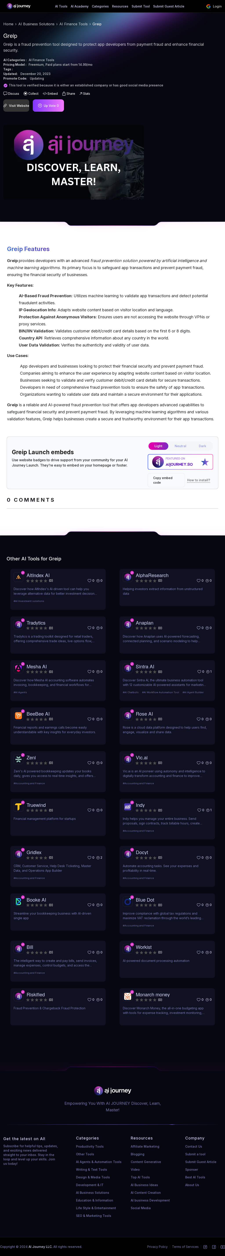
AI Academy (80, 6)
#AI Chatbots (131, 692)
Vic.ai (142, 757)
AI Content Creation (146, 1192)
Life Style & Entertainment (96, 1208)
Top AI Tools (140, 1177)
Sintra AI (145, 666)
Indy (140, 805)
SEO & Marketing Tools (93, 1216)
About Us (192, 1185)
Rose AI (144, 713)
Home (8, 24)
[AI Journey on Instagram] (205, 1247)
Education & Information (94, 1200)
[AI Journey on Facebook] (214, 1247)
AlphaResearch (152, 575)
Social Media (141, 1208)
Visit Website (19, 106)
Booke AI (36, 899)
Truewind (36, 805)
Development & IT (89, 1185)
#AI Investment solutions (29, 601)
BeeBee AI (38, 713)
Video (135, 1169)
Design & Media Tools (93, 1177)
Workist (144, 947)
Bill (30, 947)
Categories (100, 6)
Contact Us (193, 1146)
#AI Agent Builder (193, 692)
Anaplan (144, 622)
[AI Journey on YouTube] (223, 1247)
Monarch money (153, 994)
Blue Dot (145, 899)
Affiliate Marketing (145, 1146)
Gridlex (34, 852)
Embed (53, 93)
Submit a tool (195, 1154)
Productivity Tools (90, 1146)
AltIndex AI (38, 575)
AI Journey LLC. (41, 1247)
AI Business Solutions (36, 24)
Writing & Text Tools (91, 1169)
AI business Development (150, 1200)
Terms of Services (185, 1247)
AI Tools (61, 6)
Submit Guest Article (168, 6)
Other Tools (85, 1154)
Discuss (13, 93)
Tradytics (36, 622)
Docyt (142, 852)
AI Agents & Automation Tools (99, 1162)
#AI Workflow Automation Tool (160, 692)
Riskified (36, 994)
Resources (120, 6)
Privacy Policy (157, 1247)
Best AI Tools (195, 1177)
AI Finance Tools (73, 24)
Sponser (191, 1169)
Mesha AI (37, 666)
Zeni (31, 757)
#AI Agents (20, 692)
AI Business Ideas (144, 1185)
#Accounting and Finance (29, 783)
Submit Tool (141, 6)
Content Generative (146, 1162)
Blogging (137, 1154)
